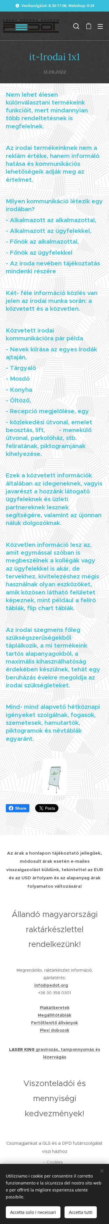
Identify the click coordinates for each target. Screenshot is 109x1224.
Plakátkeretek (54, 1007)
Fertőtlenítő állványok (54, 1022)
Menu (100, 26)
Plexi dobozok (54, 1030)
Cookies (55, 1162)
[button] (76, 26)
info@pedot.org (51, 985)
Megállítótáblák (54, 1015)
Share (20, 808)
